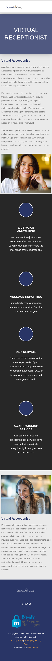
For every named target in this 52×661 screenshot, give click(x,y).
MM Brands (33, 647)
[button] (48, 6)
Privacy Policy (17, 640)
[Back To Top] (45, 654)
